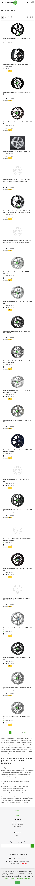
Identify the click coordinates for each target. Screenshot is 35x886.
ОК (17, 882)
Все (25, 732)
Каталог (17, 810)
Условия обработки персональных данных (17, 878)
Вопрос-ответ (17, 826)
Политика (17, 838)
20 (22, 732)
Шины (17, 813)
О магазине (17, 833)
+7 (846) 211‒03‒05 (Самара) (18, 854)
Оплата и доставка (17, 822)
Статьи (17, 835)
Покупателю (17, 819)
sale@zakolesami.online (19, 858)
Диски (17, 815)
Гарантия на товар (17, 824)
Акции (17, 829)
